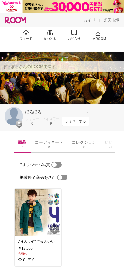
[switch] (56, 165)
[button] (14, 116)
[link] (38, 212)
